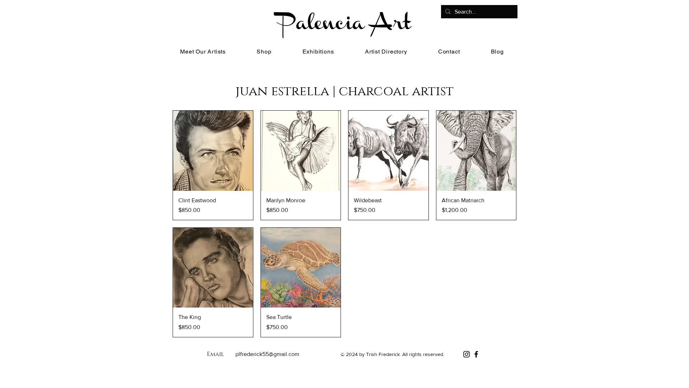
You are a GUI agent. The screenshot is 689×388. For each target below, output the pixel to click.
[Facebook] (476, 354)
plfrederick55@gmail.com (267, 354)
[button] (264, 52)
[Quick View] (213, 151)
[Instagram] (466, 354)
